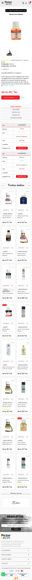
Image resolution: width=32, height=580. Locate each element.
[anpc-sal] (9, 575)
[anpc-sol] (23, 575)
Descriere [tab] (16, 109)
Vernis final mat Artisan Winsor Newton (7, 217)
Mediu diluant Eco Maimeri (7, 254)
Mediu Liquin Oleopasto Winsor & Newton (23, 293)
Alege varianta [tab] (16, 107)
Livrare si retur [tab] (16, 118)
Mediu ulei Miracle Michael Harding (22, 368)
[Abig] (16, 503)
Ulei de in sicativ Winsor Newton (7, 405)
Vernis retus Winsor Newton (23, 481)
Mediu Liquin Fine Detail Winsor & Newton (7, 444)
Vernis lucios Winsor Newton (23, 330)
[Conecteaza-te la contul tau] (26, 3)
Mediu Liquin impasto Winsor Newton (7, 482)
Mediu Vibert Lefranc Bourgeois (7, 292)
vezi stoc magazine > (22, 136)
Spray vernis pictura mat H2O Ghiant (8, 368)
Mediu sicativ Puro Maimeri (22, 216)
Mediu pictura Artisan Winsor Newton (21, 255)
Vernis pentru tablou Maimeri (22, 443)
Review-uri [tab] (16, 115)
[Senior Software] (15, 578)
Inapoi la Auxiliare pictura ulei (16, 11)
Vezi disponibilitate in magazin (11, 73)
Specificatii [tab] (16, 112)
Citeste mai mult (9, 85)
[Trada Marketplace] (17, 578)
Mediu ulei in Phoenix (6, 330)
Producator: (5, 64)
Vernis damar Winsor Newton (21, 405)
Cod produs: (5, 66)
